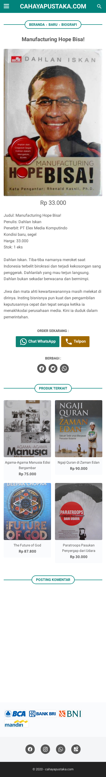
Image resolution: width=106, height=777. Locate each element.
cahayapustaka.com (53, 6)
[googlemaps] (76, 749)
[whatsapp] (64, 368)
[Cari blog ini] (99, 6)
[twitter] (53, 368)
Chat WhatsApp (41, 341)
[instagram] (45, 749)
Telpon (79, 341)
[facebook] (41, 368)
